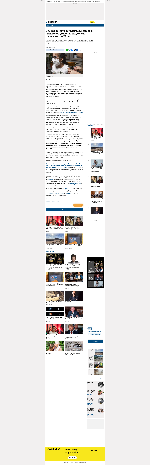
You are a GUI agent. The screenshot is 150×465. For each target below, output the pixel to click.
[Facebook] (69, 50)
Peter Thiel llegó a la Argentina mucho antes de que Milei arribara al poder (55, 229)
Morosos (54, 1)
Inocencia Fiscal (84, 1)
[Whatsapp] (67, 50)
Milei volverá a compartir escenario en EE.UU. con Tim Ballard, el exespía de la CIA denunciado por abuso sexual (54, 266)
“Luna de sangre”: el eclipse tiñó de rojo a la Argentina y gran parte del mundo (54, 319)
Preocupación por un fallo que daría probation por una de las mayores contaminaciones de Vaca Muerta (54, 246)
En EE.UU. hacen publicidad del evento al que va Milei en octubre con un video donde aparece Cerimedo (73, 266)
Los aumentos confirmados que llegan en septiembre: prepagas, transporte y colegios (72, 353)
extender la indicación (75, 183)
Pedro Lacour (93, 204)
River (99, 1)
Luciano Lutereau (89, 1)
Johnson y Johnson (54, 193)
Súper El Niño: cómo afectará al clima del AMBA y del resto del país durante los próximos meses (91, 372)
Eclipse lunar (96, 1)
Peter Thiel (57, 1)
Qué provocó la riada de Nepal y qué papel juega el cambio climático (91, 358)
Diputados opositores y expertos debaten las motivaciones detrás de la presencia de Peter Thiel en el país (74, 319)
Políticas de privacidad (74, 462)
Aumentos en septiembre (74, 1)
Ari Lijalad (69, 1)
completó (67, 188)
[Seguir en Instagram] (94, 450)
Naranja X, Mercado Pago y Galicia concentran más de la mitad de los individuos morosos (73, 246)
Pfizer (58, 201)
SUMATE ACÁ (72, 457)
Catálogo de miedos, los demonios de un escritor (54, 302)
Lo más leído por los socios (52, 214)
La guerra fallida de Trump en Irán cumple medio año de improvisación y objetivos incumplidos (74, 336)
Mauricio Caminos (49, 269)
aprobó (51, 179)
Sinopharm (68, 193)
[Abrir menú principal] (103, 21)
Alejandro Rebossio (49, 248)
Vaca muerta (80, 1)
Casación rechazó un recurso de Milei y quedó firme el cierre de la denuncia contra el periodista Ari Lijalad (97, 169)
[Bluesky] (72, 50)
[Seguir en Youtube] (96, 450)
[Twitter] (75, 50)
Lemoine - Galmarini (65, 1)
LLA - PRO (60, 1)
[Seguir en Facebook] (91, 450)
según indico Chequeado (76, 185)
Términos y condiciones (82, 462)
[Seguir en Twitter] (90, 450)
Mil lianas (93, 1)
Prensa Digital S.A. (66, 462)
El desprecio (68, 301)
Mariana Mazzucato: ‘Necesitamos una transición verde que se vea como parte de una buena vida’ (91, 365)
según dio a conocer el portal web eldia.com (71, 112)
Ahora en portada (50, 251)
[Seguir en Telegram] (92, 450)
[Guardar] (80, 50)
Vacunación (53, 201)
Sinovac (61, 193)
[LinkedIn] (77, 50)
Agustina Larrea (49, 304)
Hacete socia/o (92, 22)
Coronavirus (50, 25)
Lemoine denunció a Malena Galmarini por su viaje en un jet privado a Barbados (72, 229)
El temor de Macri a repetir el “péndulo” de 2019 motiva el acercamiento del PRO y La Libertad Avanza (97, 200)
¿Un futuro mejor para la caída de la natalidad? (54, 352)
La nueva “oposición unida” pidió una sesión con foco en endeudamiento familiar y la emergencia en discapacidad (73, 285)
